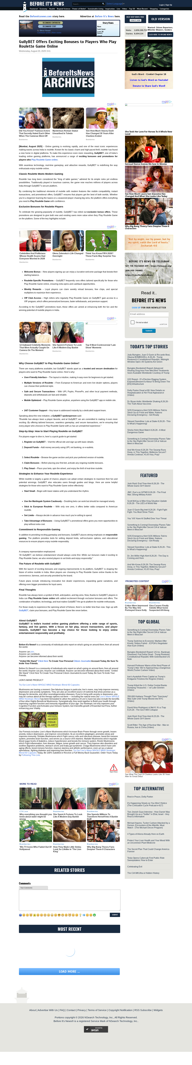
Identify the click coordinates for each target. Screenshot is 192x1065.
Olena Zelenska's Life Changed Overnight (68, 254)
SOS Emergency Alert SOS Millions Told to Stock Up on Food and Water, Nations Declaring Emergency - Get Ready (147, 412)
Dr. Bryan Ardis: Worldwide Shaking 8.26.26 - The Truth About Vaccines (148, 402)
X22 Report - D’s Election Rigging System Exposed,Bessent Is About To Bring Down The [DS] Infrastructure (148, 381)
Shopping (154, 9)
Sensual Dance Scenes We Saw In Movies (146, 164)
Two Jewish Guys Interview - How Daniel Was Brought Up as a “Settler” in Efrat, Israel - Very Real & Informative (148, 814)
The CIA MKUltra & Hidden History (143, 873)
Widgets (158, 1010)
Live (118, 9)
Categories (164, 9)
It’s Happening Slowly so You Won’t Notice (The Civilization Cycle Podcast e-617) (147, 804)
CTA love (23, 811)
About (32, 1010)
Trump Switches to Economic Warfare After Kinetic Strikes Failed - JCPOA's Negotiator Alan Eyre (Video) (147, 643)
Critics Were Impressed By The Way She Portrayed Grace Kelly (136, 608)
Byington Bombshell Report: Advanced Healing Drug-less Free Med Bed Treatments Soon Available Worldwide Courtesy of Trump (148, 370)
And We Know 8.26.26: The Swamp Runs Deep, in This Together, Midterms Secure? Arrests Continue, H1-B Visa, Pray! (146, 452)
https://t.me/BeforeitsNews (139, 275)
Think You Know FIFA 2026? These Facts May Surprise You (101, 254)
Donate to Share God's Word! (149, 85)
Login (161, 5)
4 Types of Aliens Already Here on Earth (145, 834)
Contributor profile (44, 33)
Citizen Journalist (82, 661)
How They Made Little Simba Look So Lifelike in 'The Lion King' (67, 849)
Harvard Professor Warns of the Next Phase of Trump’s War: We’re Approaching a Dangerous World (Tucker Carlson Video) (148, 667)
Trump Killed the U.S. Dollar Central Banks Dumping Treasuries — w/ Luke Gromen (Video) (147, 687)
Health (52, 9)
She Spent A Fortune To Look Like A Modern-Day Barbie (67, 346)
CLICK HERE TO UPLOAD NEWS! (160, 35)
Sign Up (168, 5)
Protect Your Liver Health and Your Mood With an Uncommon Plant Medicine (148, 841)
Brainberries (23, 262)
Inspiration (110, 9)
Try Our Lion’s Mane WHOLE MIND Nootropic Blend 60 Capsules (49, 685)
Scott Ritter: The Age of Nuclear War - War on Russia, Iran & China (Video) (148, 726)
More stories (56, 33)
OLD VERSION (160, 19)
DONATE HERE (135, 20)
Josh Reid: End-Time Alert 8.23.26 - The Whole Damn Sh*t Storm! (145, 717)
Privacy (81, 1010)
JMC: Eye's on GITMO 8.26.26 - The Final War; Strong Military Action (146, 493)
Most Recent (142, 9)
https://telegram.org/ (161, 266)
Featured (34, 9)
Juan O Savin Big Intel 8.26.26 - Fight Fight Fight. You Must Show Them (147, 511)
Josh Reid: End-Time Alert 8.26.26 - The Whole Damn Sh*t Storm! (145, 484)
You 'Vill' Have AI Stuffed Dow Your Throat (146, 518)
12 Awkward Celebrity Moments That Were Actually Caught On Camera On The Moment (34, 347)
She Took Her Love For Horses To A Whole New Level (148, 132)
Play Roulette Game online (44, 160)
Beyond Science (63, 9)
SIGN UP (136, 307)
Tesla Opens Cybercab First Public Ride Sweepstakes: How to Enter (145, 859)
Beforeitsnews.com (41, 16)
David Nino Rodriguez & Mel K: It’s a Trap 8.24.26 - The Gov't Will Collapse (146, 708)
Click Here (43, 661)
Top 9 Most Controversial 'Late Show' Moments (101, 346)
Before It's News (47, 3)
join (32, 652)
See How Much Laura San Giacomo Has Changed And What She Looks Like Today (146, 195)
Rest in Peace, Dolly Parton (140, 797)
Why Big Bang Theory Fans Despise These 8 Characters (101, 848)
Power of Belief (79, 9)
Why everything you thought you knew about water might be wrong (35, 816)
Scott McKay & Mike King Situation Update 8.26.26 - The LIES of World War (147, 502)
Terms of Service (97, 1010)
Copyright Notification (120, 1010)
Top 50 (132, 9)
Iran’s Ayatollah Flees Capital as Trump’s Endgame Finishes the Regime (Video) (146, 677)
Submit (149, 330)
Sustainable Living (95, 9)
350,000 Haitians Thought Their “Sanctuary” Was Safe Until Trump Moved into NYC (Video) (147, 698)
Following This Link (31, 755)
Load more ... (69, 971)
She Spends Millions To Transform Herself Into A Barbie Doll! (102, 816)
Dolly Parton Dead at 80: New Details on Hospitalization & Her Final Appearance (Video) (146, 392)
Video (124, 9)
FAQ (62, 1010)
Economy (43, 9)
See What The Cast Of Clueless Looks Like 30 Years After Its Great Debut (147, 775)
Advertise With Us (48, 1010)
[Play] (148, 55)
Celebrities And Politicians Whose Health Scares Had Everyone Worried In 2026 (32, 256)
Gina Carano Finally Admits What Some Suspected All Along (159, 608)
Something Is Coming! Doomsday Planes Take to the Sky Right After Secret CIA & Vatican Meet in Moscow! (148, 441)
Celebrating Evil (134, 867)
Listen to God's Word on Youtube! (149, 80)
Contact (71, 1010)
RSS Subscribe (143, 1010)
